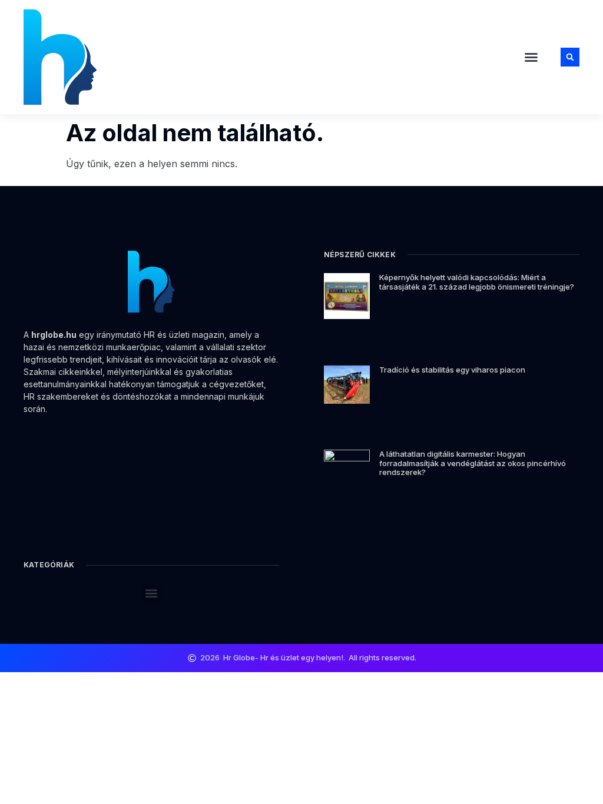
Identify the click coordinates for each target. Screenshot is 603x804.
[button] (531, 57)
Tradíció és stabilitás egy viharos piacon (452, 369)
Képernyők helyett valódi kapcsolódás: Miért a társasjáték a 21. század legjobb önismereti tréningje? (476, 282)
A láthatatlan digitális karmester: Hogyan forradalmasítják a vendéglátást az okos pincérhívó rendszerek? (472, 463)
